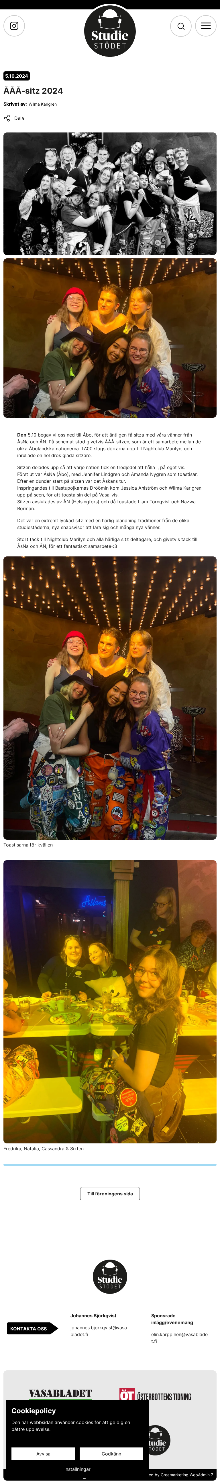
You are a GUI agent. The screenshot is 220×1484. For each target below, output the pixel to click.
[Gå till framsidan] (110, 31)
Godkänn (111, 1454)
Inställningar (77, 1469)
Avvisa (43, 1454)
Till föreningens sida (110, 1194)
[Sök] (181, 26)
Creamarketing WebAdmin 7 (187, 1474)
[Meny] (206, 25)
